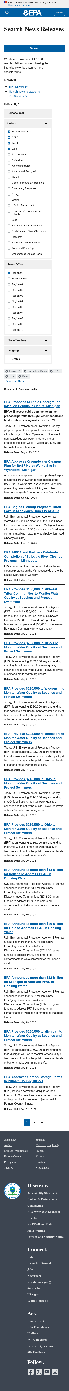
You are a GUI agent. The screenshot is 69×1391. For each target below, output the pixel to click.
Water (24, 376)
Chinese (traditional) (16, 1151)
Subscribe (33, 1288)
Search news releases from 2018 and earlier (25, 94)
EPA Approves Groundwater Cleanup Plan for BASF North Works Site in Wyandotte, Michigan (32, 465)
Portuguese (10, 1162)
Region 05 (15, 371)
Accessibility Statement (42, 1193)
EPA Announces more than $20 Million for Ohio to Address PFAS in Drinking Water (33, 928)
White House (35, 1301)
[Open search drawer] (7, 13)
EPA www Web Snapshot (43, 1212)
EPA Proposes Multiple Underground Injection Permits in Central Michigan (32, 404)
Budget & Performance (42, 1199)
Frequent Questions (40, 1346)
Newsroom (34, 1276)
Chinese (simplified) (47, 1145)
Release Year (15, 113)
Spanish (40, 1140)
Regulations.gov (37, 1282)
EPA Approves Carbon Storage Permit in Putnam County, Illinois (33, 1079)
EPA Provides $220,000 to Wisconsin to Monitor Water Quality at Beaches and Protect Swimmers (34, 692)
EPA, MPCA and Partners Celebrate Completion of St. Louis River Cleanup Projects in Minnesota (33, 556)
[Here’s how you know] (34, 4)
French (40, 1151)
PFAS (56, 371)
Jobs (30, 1269)
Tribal (12, 376)
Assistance (10, 1140)
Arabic (8, 1145)
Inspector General (39, 1263)
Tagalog (8, 1168)
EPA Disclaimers (38, 1327)
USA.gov (33, 1294)
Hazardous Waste (37, 371)
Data (30, 1257)
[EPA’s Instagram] (55, 1371)
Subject (12, 123)
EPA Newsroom (18, 87)
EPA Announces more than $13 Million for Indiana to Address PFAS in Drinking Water (33, 874)
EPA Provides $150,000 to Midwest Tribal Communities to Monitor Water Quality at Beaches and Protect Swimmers (32, 595)
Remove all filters (14, 381)
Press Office (15, 265)
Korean (40, 1156)
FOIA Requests (37, 1340)
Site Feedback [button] (36, 1352)
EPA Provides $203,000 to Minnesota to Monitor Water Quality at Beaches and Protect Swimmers (34, 738)
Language (13, 350)
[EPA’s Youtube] (47, 1371)
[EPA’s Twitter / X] (39, 1371)
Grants (32, 1218)
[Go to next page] (34, 1122)
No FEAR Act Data (39, 1224)
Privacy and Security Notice (45, 1237)
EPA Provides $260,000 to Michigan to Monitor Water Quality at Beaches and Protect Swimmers (33, 1035)
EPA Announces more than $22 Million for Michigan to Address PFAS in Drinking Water (33, 981)
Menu (59, 12)
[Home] (32, 13)
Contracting (35, 1205)
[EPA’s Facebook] (30, 1371)
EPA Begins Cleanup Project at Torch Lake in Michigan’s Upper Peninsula (32, 509)
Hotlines (32, 1333)
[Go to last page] (42, 1122)
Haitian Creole (12, 1156)
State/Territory (17, 340)
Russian (40, 1162)
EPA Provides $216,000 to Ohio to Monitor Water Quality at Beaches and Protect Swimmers (33, 783)
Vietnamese (42, 1168)
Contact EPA (35, 1321)
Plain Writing (36, 1230)
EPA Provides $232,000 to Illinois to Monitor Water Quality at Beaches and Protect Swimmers (33, 647)
